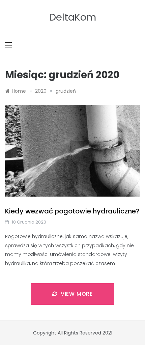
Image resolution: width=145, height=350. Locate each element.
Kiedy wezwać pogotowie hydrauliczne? (72, 211)
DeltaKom (72, 17)
